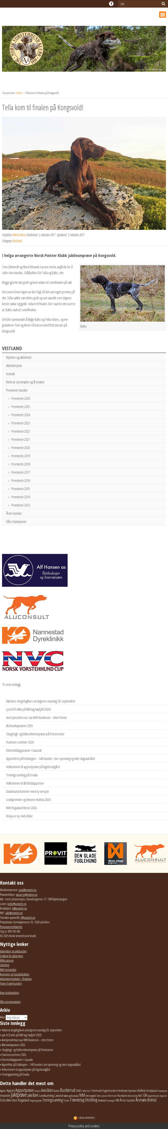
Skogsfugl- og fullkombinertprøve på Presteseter (35, 733)
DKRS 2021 (86, 1091)
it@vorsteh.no (19, 908)
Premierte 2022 (20, 431)
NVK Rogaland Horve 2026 (21, 807)
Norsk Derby (133, 1096)
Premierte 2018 (20, 464)
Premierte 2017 (20, 472)
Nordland (122, 1095)
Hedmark (123, 1090)
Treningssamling (52, 1100)
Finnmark (97, 1090)
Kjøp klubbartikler (9, 992)
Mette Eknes (19, 234)
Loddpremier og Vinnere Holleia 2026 (28, 799)
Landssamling (46, 1095)
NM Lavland (102, 1096)
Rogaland (23, 1100)
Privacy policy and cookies (84, 1125)
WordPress (87, 1118)
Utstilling (4, 965)
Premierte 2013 (20, 505)
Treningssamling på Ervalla (21, 775)
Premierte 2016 (20, 480)
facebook (111, 3)
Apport (11, 1090)
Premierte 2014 (20, 496)
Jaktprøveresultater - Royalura (16, 979)
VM (117, 1100)
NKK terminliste (8, 969)
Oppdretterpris (153, 1096)
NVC (140, 1095)
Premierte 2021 (20, 439)
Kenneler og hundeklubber (14, 974)
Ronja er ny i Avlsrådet (19, 816)
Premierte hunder (17, 390)
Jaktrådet (32, 1095)
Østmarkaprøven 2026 (19, 725)
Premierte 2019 (20, 455)
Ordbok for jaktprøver (11, 956)
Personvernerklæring (11, 927)
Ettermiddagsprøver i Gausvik (24, 750)
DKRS (79, 1091)
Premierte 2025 (20, 406)
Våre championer (16, 521)
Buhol (56, 1091)
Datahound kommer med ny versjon (27, 791)
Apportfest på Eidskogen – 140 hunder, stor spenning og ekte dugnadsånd (50, 758)
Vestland (17, 240)
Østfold (151, 1100)
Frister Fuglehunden (11, 983)
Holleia (141, 1090)
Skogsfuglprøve (36, 1100)
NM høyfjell (91, 1096)
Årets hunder (14, 513)
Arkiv (2, 1017)
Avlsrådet (47, 1090)
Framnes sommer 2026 (20, 742)
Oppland (163, 1096)
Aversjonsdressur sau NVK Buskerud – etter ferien (36, 717)
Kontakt (10, 373)
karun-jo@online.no (26, 894)
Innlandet (5, 1095)
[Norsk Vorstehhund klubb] (84, 50)
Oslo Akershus (8, 1100)
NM (82, 1095)
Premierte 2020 (20, 447)
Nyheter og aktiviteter (19, 357)
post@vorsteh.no (27, 890)
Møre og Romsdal (71, 1096)
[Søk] (163, 4)
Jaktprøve (19, 1094)
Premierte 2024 (20, 414)
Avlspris (37, 1091)
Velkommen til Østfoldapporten (25, 783)
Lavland (58, 1095)
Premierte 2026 (20, 398)
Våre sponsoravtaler (10, 1001)
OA (145, 1095)
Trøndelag (77, 1100)
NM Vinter (112, 1096)
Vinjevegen (110, 1100)
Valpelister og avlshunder (13, 951)
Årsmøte (141, 1100)
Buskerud (67, 1090)
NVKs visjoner (7, 960)
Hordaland (151, 1090)
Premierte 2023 (20, 423)
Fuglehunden (110, 1090)
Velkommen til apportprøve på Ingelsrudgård (33, 766)
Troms (66, 1100)
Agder (3, 1091)
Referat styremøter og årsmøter (25, 381)
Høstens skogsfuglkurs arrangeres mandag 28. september (40, 701)
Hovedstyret (162, 1091)
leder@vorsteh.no (16, 904)
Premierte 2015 (20, 488)
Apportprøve (24, 1090)
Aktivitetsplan (14, 365)
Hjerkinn (132, 1091)
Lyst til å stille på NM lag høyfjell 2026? (28, 709)
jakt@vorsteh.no (14, 913)
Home (19, 93)
